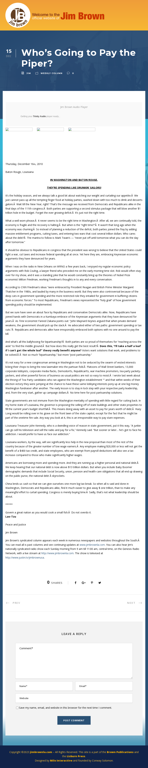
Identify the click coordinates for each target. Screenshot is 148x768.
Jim (29, 73)
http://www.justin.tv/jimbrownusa (24, 557)
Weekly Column (51, 73)
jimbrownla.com (41, 752)
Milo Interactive (61, 760)
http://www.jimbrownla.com (57, 553)
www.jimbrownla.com (92, 544)
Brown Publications (120, 752)
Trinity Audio (39, 116)
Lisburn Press (76, 756)
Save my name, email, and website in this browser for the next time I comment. (65, 707)
